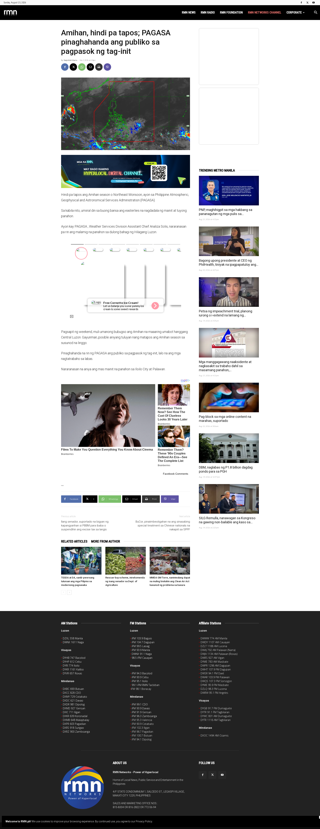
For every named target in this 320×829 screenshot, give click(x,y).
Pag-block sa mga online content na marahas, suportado (225, 419)
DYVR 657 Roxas (72, 673)
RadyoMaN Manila (70, 60)
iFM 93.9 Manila (141, 650)
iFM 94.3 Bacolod (142, 673)
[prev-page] (63, 592)
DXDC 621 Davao (73, 700)
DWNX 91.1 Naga (142, 654)
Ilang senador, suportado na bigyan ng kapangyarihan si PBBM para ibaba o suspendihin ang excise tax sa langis (85, 525)
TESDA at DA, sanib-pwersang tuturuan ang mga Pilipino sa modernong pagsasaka (77, 581)
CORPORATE (294, 12)
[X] (307, 2)
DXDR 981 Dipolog (74, 704)
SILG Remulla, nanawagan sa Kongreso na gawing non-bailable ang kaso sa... (227, 520)
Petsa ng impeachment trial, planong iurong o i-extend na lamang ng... (225, 313)
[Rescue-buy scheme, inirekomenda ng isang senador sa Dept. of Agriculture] (125, 561)
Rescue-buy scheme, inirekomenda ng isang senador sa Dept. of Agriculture (125, 581)
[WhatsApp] (82, 67)
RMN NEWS (189, 12)
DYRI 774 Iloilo (71, 665)
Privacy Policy (144, 821)
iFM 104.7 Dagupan (143, 642)
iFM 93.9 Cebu (140, 677)
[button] (315, 13)
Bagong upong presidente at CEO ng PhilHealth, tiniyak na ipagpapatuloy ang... (228, 262)
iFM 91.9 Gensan (141, 712)
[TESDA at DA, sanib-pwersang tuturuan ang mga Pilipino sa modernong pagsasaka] (81, 561)
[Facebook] (301, 2)
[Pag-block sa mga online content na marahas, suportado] (229, 397)
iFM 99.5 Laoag (140, 646)
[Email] (90, 67)
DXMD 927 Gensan (74, 708)
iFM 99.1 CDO (140, 704)
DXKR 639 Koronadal (75, 716)
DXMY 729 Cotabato (75, 696)
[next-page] (69, 592)
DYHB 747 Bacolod (74, 657)
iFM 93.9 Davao (141, 708)
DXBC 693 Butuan (73, 689)
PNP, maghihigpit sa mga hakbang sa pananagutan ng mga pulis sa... (225, 212)
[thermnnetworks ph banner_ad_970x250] (125, 171)
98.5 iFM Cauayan (142, 657)
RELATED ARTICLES (74, 541)
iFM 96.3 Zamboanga (144, 716)
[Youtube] (313, 2)
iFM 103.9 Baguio (142, 638)
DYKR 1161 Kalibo (73, 669)
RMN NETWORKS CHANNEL (264, 12)
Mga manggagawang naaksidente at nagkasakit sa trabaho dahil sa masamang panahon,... (225, 366)
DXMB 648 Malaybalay (76, 720)
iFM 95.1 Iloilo (140, 681)
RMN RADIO (208, 12)
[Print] (99, 67)
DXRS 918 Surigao (73, 727)
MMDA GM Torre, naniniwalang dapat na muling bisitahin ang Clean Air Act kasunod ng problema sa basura (170, 581)
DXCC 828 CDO (72, 692)
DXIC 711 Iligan (71, 712)
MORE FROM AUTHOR (105, 541)
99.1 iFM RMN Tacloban (145, 685)
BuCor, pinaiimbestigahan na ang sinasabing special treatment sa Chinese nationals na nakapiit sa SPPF (163, 525)
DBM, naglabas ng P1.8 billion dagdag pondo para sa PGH (226, 469)
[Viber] (107, 67)
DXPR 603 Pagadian (74, 724)
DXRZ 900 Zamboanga (76, 731)
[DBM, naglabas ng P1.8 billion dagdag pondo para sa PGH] (229, 448)
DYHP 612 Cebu (72, 661)
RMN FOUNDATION (231, 12)
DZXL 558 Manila (73, 638)
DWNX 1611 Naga (73, 642)
